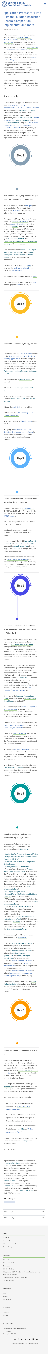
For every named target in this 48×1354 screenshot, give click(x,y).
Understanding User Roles (13, 252)
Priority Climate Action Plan (22, 644)
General (5, 1315)
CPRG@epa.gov (26, 421)
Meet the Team (8, 1241)
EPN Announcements (10, 1244)
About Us (6, 1238)
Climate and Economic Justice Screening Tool (19, 917)
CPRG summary (25, 354)
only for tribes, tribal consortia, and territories (21, 48)
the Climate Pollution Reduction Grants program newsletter (18, 430)
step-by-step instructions (28, 1070)
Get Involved (7, 1299)
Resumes (27, 963)
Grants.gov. (22, 937)
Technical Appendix (21, 749)
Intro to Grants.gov (29, 249)
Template (16, 548)
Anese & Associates (27, 110)
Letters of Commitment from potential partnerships (18, 974)
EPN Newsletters (8, 1269)
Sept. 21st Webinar (18, 398)
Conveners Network (11, 123)
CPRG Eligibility (25, 379)
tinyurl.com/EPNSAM (16, 239)
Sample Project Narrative (24, 543)
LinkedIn (22, 1340)
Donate (5, 1296)
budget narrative (19, 733)
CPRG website (21, 677)
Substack (33, 1340)
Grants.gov (8, 1086)
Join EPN (5, 1293)
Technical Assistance (9, 1202)
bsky (29, 1340)
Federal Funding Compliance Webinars (15, 1277)
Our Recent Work (8, 1263)
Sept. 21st (16, 407)
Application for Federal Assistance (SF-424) (21, 854)
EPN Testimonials (8, 1280)
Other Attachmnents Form (21, 943)
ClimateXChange (22, 120)
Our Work (6, 1260)
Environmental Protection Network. (26, 1344)
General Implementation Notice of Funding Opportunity (19, 357)
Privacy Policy (7, 1247)
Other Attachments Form (17, 887)
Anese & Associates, (24, 118)
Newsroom (6, 1266)
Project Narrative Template (17, 559)
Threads (18, 1340)
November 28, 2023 (11, 29)
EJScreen (16, 921)
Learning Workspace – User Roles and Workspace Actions (19, 254)
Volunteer (6, 1312)
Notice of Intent (28, 508)
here (34, 282)
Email (37, 1340)
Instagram (15, 1340)
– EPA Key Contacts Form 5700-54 (16, 866)
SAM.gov (15, 226)
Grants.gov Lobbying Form (15, 891)
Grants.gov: (24, 849)
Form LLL (20, 1129)
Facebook (11, 1340)
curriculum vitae (10, 965)
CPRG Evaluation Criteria (13, 767)
